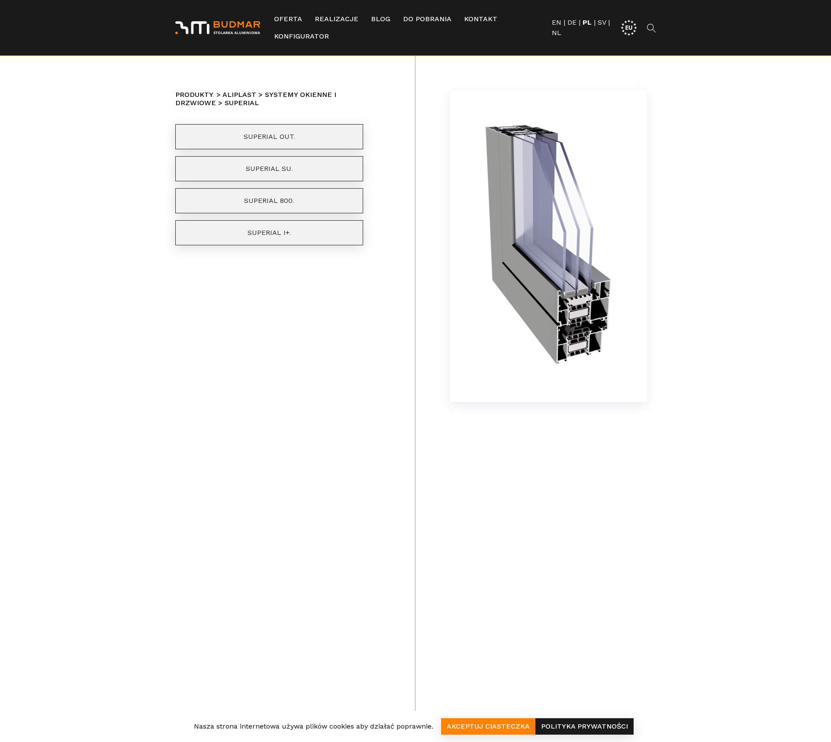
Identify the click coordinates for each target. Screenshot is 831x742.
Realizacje (336, 19)
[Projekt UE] (629, 27)
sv (602, 22)
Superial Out (268, 136)
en (556, 22)
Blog (380, 19)
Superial (242, 103)
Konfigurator (301, 36)
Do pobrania (427, 19)
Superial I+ (269, 232)
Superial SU (268, 168)
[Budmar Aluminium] (217, 27)
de (572, 22)
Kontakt (480, 19)
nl (556, 33)
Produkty (194, 94)
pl (587, 22)
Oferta (288, 19)
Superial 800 (268, 200)
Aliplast (239, 94)
